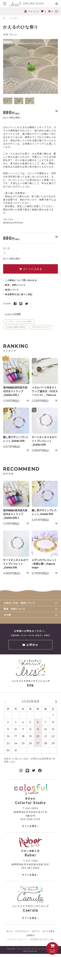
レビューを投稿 (13, 313)
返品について (12, 289)
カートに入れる (32, 268)
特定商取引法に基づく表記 (18, 294)
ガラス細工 (13, 18)
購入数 (6, 248)
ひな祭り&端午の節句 (15, 327)
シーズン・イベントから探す (19, 321)
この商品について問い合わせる (21, 280)
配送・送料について (15, 285)
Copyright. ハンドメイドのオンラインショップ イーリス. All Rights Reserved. (30, 950)
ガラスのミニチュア (41, 327)
